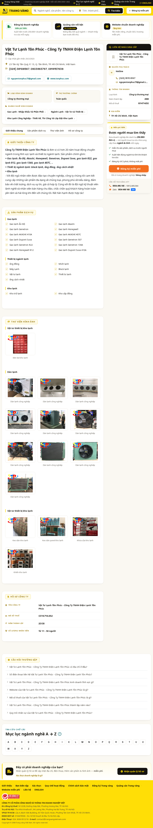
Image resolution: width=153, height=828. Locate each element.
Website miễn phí (11, 789)
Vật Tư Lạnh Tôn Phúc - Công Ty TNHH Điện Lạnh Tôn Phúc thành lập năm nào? (49, 705)
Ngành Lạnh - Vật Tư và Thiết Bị (67, 111)
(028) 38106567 (19, 69)
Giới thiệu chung (14, 130)
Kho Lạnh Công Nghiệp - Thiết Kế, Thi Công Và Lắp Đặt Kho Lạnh (40, 118)
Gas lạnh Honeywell (68, 229)
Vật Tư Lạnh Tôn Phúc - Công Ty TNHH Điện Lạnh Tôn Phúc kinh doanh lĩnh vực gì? (51, 682)
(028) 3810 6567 (127, 78)
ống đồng (14, 263)
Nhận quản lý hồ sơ (134, 771)
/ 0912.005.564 (125, 185)
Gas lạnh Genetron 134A (71, 244)
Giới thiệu (103, 3)
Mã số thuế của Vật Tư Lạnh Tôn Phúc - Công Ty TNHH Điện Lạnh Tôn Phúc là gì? (50, 697)
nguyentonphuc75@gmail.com (26, 78)
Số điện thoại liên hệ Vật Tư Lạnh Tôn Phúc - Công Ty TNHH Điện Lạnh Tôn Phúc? (50, 674)
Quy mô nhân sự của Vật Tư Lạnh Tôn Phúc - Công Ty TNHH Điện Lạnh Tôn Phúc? (50, 712)
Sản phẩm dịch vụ (36, 130)
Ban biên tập (22, 785)
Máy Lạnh (14, 269)
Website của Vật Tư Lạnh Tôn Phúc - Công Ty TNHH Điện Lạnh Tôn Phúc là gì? (48, 689)
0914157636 (56, 69)
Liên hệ (27, 789)
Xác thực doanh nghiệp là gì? (29, 775)
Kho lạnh (12, 288)
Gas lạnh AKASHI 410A (21, 234)
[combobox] (57, 10)
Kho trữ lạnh (16, 293)
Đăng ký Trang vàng (102, 785)
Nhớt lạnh (64, 263)
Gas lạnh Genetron (19, 229)
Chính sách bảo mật (78, 785)
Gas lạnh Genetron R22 (21, 244)
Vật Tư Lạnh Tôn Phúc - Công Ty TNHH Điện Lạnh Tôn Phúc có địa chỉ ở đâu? (48, 666)
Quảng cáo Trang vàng (128, 785)
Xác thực (36, 785)
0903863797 (39, 69)
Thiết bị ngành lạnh (18, 258)
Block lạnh (64, 269)
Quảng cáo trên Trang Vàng (124, 3)
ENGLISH (146, 3)
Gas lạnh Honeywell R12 (22, 250)
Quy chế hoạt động (55, 785)
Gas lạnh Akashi (67, 224)
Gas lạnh (12, 218)
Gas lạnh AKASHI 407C (70, 234)
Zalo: (124, 189)
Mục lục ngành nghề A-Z (85, 3)
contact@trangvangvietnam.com (51, 819)
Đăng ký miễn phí (140, 10)
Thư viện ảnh (57, 130)
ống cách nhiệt (17, 279)
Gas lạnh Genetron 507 (70, 239)
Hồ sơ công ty (75, 130)
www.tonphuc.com (59, 78)
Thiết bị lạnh (65, 274)
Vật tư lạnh (15, 274)
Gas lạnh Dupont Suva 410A (72, 250)
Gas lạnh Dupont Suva (21, 239)
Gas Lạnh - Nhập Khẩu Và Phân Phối (25, 111)
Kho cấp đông (65, 293)
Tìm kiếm (115, 10)
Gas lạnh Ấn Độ (17, 224)
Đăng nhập (141, 175)
